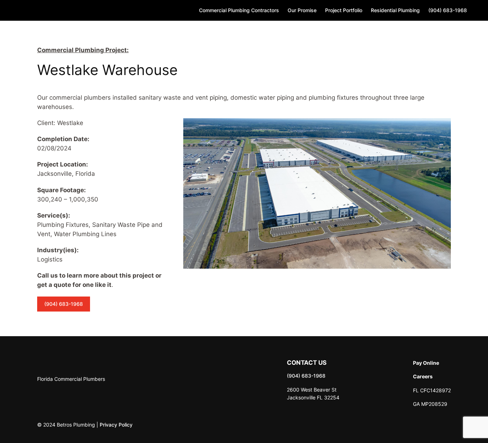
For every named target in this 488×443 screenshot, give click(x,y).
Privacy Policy (116, 425)
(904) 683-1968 (63, 304)
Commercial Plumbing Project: (83, 50)
